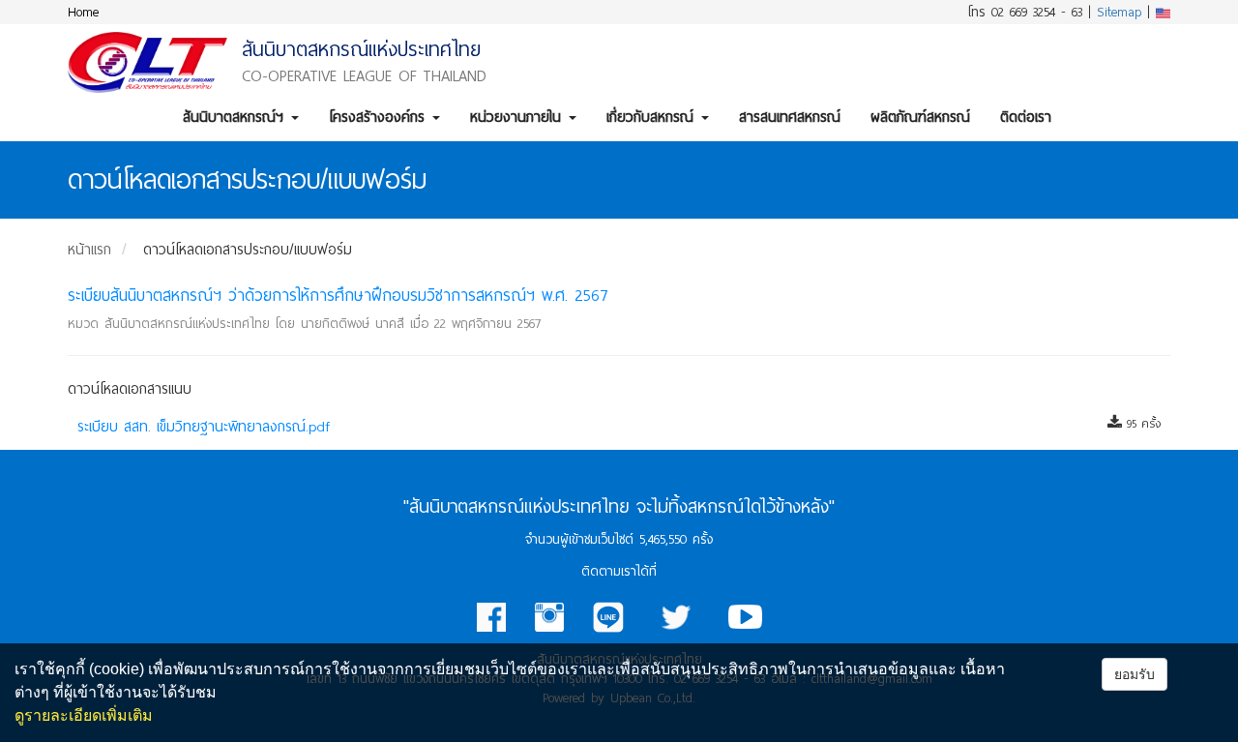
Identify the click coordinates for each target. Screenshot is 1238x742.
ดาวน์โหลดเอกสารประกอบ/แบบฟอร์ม (247, 249)
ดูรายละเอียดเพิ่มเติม (84, 715)
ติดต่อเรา (1025, 117)
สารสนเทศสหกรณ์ (789, 117)
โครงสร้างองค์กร (379, 117)
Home (83, 12)
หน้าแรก (89, 249)
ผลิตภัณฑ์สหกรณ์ (920, 117)
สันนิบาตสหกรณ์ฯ (236, 117)
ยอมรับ (1134, 674)
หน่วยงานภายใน (518, 117)
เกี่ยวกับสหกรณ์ (652, 117)
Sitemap (1119, 12)
